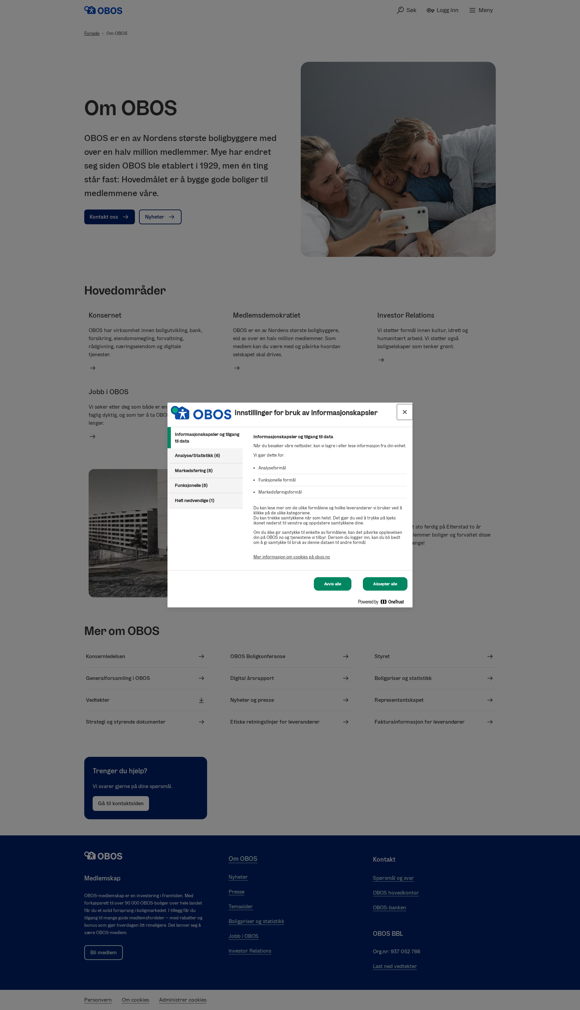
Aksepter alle (385, 584)
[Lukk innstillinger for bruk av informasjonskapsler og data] (404, 412)
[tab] (205, 437)
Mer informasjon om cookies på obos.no (291, 556)
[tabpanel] (330, 500)
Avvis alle (332, 584)
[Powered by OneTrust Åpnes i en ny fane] (383, 603)
